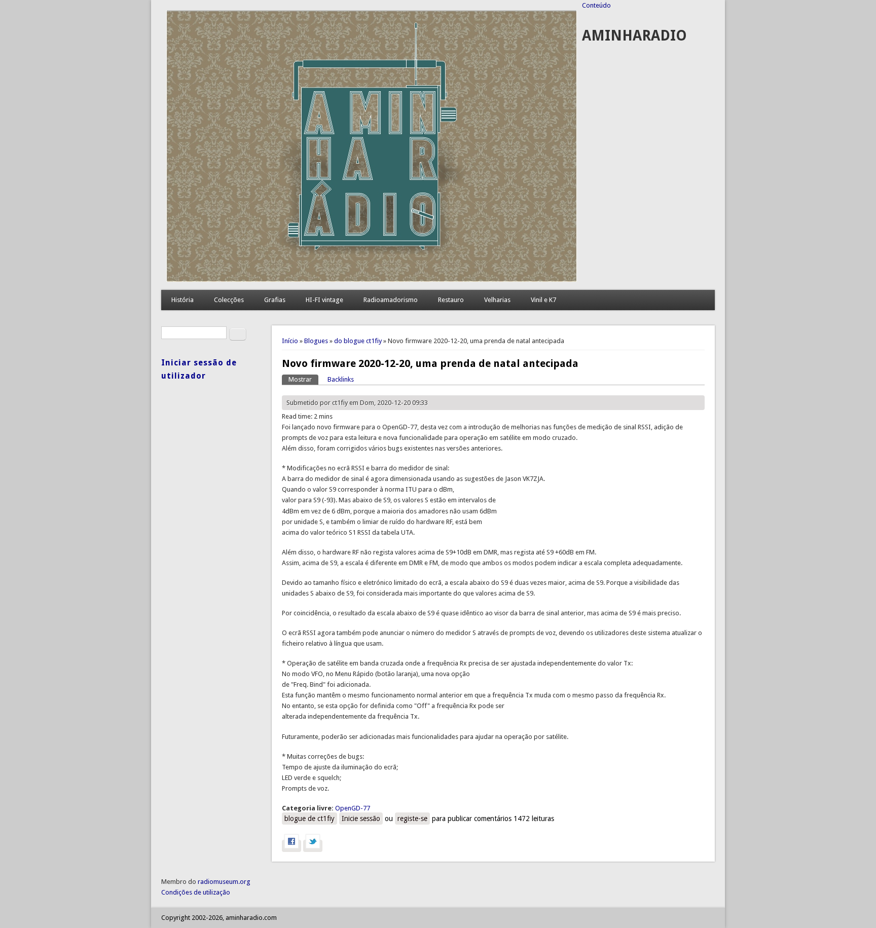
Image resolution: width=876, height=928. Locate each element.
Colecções (229, 300)
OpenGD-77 (352, 808)
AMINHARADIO (634, 35)
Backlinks (340, 379)
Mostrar (303, 379)
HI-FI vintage (324, 300)
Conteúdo (596, 5)
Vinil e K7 (543, 300)
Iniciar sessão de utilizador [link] (199, 369)
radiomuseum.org (224, 881)
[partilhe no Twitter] (312, 846)
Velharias (497, 300)
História (182, 300)
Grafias (274, 300)
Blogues (316, 341)
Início (290, 341)
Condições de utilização (195, 892)
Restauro (451, 300)
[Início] (371, 279)
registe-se (412, 818)
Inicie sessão (361, 818)
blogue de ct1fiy (309, 818)
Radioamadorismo (390, 300)
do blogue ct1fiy (358, 341)
